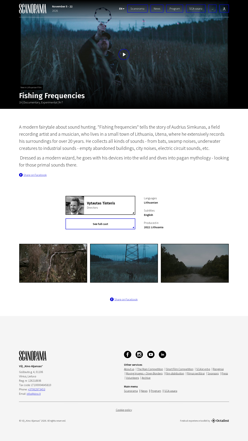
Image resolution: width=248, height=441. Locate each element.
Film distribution (174, 373)
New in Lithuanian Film (31, 87)
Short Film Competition (179, 369)
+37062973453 (36, 389)
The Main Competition (150, 369)
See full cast (100, 224)
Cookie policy (124, 410)
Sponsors (213, 373)
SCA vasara (195, 8)
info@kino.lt (34, 393)
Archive (146, 378)
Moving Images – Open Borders (144, 373)
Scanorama (137, 8)
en (121, 8)
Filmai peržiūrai (196, 373)
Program (175, 8)
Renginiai (218, 369)
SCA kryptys (203, 369)
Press (224, 373)
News (157, 8)
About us (129, 369)
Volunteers (132, 378)
